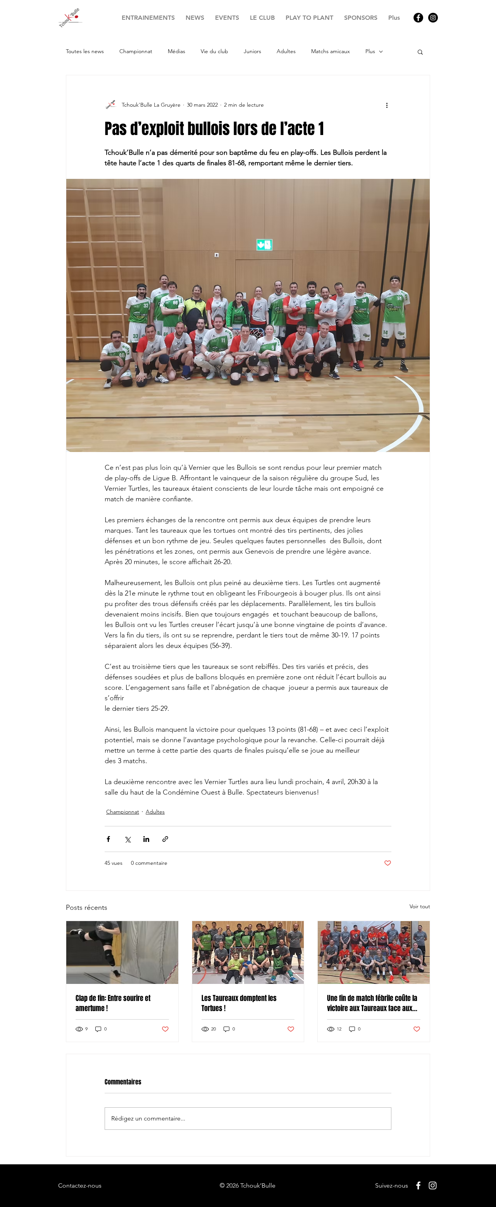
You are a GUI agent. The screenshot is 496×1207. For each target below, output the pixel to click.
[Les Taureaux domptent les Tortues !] (248, 952)
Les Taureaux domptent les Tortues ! (239, 1003)
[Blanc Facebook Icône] (418, 1185)
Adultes (286, 51)
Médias (176, 51)
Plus (370, 51)
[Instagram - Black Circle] (433, 18)
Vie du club (214, 51)
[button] (420, 51)
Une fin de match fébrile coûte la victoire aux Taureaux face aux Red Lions (372, 1003)
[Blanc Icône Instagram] (432, 1185)
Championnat (135, 51)
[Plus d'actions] (386, 104)
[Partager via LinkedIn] (146, 839)
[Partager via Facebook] (108, 839)
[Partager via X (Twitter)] (127, 839)
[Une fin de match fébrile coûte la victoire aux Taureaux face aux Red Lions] (374, 952)
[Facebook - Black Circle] (418, 18)
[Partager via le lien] (165, 839)
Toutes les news (85, 51)
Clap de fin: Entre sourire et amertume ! (113, 1003)
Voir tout (420, 906)
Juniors (252, 51)
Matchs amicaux (330, 51)
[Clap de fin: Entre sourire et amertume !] (122, 952)
